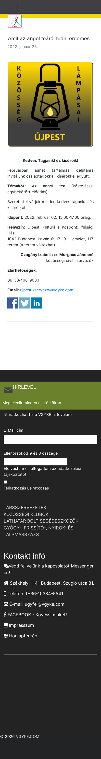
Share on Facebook (12, 303)
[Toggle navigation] (11, 7)
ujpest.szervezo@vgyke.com (46, 289)
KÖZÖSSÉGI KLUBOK (26, 514)
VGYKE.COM (27, 736)
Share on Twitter (24, 303)
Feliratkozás (15, 488)
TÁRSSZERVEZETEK (25, 507)
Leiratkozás (38, 488)
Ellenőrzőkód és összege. (31, 453)
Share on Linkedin (36, 303)
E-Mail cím (13, 430)
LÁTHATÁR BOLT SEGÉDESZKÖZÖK (41, 521)
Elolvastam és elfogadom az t (42, 471)
